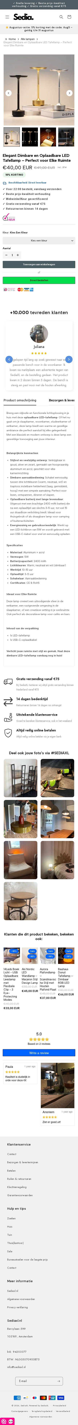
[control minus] (6, 255)
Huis (9, 1226)
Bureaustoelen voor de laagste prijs (27, 1259)
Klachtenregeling (17, 1187)
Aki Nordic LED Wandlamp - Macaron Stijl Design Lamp (30, 976)
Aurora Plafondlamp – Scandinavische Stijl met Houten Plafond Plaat (48, 979)
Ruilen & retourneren (19, 1179)
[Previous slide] (9, 359)
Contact (11, 1154)
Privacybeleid (59, 1405)
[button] (7, 17)
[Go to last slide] (8, 93)
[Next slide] (69, 93)
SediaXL (24, 1405)
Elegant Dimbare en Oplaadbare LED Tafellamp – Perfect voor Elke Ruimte (38, 44)
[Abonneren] (59, 1381)
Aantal (7, 248)
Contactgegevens (19, 1411)
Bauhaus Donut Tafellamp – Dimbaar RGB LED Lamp (65, 978)
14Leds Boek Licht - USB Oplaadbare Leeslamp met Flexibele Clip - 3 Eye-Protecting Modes (11, 985)
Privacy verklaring (17, 1307)
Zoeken (11, 1218)
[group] (12, 137)
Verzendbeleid (63, 1411)
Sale (9, 1251)
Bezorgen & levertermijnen (22, 1162)
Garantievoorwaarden (20, 1195)
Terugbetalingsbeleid (42, 1411)
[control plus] (18, 255)
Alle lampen (28, 39)
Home (12, 39)
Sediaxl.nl (12, 1291)
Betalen (11, 1171)
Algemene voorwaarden (21, 1299)
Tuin (9, 1235)
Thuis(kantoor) (15, 1243)
